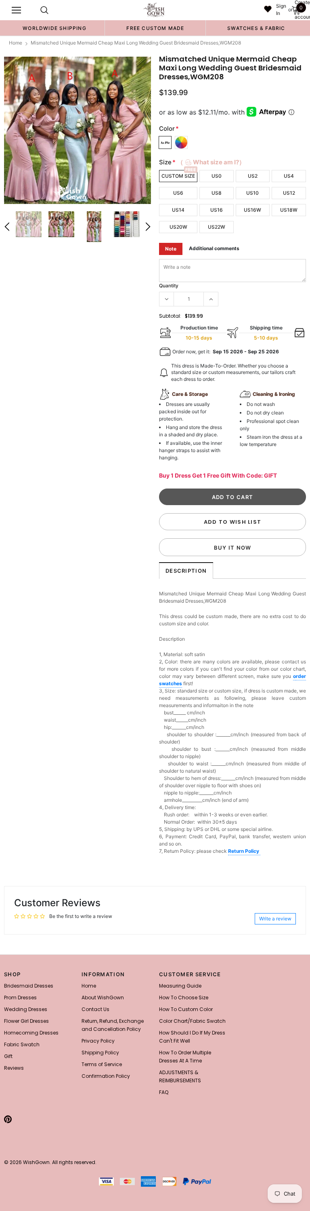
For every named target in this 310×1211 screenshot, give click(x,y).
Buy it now (232, 547)
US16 (216, 210)
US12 (289, 193)
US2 (253, 176)
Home (15, 43)
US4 (289, 176)
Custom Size (178, 176)
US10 (252, 193)
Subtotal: (170, 315)
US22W (216, 227)
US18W (288, 210)
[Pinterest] (8, 1119)
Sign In (281, 9)
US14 (178, 210)
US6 (178, 193)
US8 (217, 193)
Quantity (168, 286)
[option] (54, 28)
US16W (252, 210)
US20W (178, 227)
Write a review (275, 919)
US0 (217, 176)
